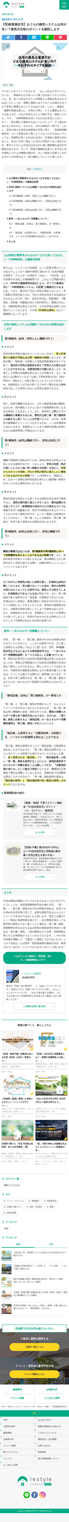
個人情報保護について (48, 1458)
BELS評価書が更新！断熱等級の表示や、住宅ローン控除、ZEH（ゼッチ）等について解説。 (39, 1280)
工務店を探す (9, 1426)
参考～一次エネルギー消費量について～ (28, 218)
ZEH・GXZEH (36, 1207)
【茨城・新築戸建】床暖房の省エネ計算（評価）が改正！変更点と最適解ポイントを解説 (40, 1293)
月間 (51, 1244)
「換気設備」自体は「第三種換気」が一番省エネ (34, 225)
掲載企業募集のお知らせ (49, 1426)
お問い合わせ (44, 1445)
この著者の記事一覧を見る (34, 1006)
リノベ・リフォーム (15, 1201)
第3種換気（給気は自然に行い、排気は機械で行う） (35, 212)
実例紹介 (35, 1201)
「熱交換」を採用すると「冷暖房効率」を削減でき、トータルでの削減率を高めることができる (34, 234)
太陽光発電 (11, 1213)
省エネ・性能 (8, 85)
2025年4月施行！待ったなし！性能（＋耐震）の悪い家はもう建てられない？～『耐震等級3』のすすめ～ (40, 1306)
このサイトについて (47, 1433)
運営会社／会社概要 (47, 1439)
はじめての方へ (45, 1420)
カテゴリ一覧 (12, 1178)
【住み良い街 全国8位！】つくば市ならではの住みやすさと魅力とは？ (40, 1253)
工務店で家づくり (14, 1207)
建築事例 (17, 1389)
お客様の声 (51, 1389)
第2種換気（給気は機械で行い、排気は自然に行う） (35, 203)
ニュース (7, 1458)
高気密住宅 (52, 1201)
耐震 (52, 1207)
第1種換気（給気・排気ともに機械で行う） (33, 196)
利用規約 (42, 1452)
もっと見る (40, 832)
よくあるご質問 (52, 1398)
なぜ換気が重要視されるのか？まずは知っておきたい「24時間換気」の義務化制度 (33, 180)
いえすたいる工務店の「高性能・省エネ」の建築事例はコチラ (33, 958)
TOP (3, 1406)
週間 (18, 1244)
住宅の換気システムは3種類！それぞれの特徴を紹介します (34, 189)
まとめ (11, 241)
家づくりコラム (15, 1406)
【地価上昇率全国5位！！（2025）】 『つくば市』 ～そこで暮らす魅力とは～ (40, 1267)
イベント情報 (17, 1398)
